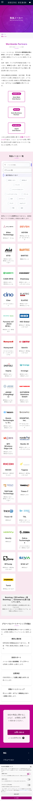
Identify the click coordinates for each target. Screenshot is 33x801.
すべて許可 (16, 797)
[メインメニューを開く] (2, 2)
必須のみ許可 (16, 794)
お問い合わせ (19, 732)
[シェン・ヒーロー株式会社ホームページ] (16, 2)
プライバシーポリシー (24, 790)
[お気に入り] (30, 2)
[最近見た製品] (25, 2)
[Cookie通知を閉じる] (31, 767)
